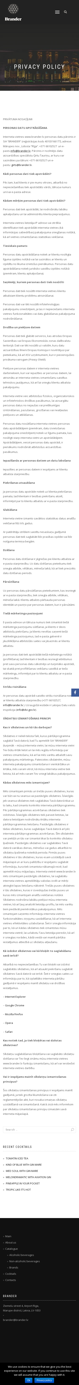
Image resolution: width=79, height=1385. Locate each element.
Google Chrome (14, 1005)
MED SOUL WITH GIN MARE (22, 1171)
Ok (28, 1380)
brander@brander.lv (15, 1320)
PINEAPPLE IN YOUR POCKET (23, 1183)
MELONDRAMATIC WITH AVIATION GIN (28, 1177)
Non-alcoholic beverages (24, 1261)
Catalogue (11, 1249)
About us (10, 1242)
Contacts (10, 1280)
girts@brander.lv (21, 165)
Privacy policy (44, 1380)
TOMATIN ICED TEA (17, 1158)
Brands (13, 1267)
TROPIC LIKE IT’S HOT (18, 1189)
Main (8, 1236)
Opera (9, 1023)
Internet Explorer (15, 996)
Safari (9, 1032)
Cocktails (10, 1274)
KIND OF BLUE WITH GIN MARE (24, 1164)
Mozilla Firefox (14, 1014)
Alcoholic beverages (21, 1255)
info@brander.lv (21, 151)
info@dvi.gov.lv (26, 710)
